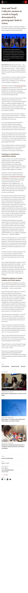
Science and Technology (7, 458)
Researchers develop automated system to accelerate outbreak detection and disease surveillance (13, 446)
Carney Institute (5, 366)
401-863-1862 (5, 471)
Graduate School (15, 366)
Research (23, 366)
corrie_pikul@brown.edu (8, 470)
